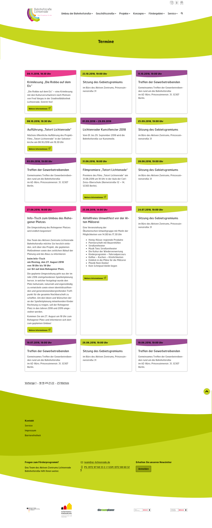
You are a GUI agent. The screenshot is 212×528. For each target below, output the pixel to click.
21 (49, 382)
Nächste (64, 382)
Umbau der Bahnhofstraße (76, 13)
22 (52, 382)
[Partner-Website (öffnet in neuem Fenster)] (66, 516)
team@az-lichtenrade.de (97, 462)
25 (58, 382)
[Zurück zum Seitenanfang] (207, 391)
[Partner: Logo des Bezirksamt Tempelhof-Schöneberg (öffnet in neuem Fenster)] (142, 510)
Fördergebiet (156, 13)
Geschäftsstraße (105, 13)
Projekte (123, 13)
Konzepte (138, 13)
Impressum (30, 430)
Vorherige (30, 382)
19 (43, 382)
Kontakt (29, 420)
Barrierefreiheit (33, 435)
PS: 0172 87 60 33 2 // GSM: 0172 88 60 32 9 (105, 468)
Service (172, 13)
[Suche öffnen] (182, 13)
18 (40, 382)
